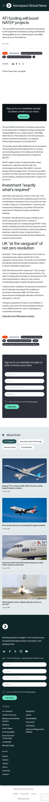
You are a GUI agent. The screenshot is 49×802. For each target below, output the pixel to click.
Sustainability (31, 718)
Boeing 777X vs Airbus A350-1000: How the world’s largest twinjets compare (22, 487)
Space (28, 715)
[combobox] (24, 394)
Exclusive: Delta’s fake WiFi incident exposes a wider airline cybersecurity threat (22, 564)
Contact (5, 774)
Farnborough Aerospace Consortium (19, 57)
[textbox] (22, 394)
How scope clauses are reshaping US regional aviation (23, 525)
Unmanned (30, 725)
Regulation (30, 711)
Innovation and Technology (8, 736)
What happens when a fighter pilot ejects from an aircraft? (21, 603)
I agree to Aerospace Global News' (23, 402)
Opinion (5, 760)
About (4, 767)
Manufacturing (14, 53)
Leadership (6, 742)
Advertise (6, 770)
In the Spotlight (8, 732)
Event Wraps (7, 728)
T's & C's (33, 794)
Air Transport (7, 711)
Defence (5, 725)
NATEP (35, 341)
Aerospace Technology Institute (31, 53)
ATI (4, 57)
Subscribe (23, 116)
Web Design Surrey (23, 799)
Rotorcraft (30, 722)
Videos (5, 763)
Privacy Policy (33, 402)
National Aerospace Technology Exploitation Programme (21, 344)
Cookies (15, 794)
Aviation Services (9, 715)
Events (5, 756)
